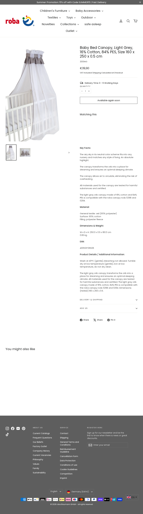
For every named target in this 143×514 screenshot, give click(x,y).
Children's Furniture (54, 11)
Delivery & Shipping (91, 300)
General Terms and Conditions (69, 443)
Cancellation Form (69, 456)
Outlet (70, 31)
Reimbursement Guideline (68, 450)
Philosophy (38, 459)
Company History (41, 450)
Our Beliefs (38, 442)
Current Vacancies (42, 455)
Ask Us (84, 308)
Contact (64, 433)
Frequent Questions (42, 437)
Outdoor (87, 17)
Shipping (97, 73)
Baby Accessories (88, 11)
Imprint (63, 478)
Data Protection (68, 460)
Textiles (53, 17)
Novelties (48, 24)
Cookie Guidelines (68, 469)
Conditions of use (68, 465)
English (54, 491)
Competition (66, 473)
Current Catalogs (41, 433)
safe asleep (92, 24)
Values (36, 464)
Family (36, 468)
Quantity (85, 86)
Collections (68, 24)
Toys (69, 17)
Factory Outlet (40, 446)
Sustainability (39, 472)
